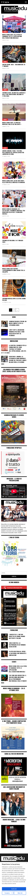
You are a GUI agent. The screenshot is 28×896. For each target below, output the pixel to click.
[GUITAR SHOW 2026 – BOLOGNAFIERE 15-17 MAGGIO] (14, 54)
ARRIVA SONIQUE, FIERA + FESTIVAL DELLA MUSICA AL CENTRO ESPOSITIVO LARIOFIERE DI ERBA (13, 152)
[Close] (26, 863)
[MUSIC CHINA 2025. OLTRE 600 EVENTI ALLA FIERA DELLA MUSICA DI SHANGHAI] (14, 170)
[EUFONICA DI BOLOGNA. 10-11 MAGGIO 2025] (14, 230)
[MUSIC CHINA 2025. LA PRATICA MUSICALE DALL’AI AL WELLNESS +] (14, 112)
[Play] (3, 496)
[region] (14, 879)
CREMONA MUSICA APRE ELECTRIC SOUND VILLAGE (14, 299)
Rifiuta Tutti (20, 893)
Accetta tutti (14, 889)
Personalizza (7, 893)
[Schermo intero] (25, 496)
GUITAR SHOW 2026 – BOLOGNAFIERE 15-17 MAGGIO (14, 65)
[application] (14, 491)
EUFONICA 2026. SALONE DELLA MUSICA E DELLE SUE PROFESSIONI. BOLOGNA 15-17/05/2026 (14, 94)
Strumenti (12, 266)
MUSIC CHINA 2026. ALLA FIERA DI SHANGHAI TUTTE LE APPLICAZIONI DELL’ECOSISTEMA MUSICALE (12, 36)
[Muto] (22, 496)
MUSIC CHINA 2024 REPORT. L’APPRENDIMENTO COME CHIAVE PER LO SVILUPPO (13, 270)
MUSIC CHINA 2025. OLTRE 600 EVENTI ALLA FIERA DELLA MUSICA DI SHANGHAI (13, 181)
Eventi (5, 31)
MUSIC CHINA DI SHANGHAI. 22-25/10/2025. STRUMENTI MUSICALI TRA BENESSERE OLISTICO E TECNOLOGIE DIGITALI (13, 211)
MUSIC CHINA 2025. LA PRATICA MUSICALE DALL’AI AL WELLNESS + (11, 123)
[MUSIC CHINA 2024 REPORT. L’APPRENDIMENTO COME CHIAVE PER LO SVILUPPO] (14, 258)
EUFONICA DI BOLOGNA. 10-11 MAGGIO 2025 (12, 241)
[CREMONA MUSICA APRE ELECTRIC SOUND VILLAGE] (14, 288)
